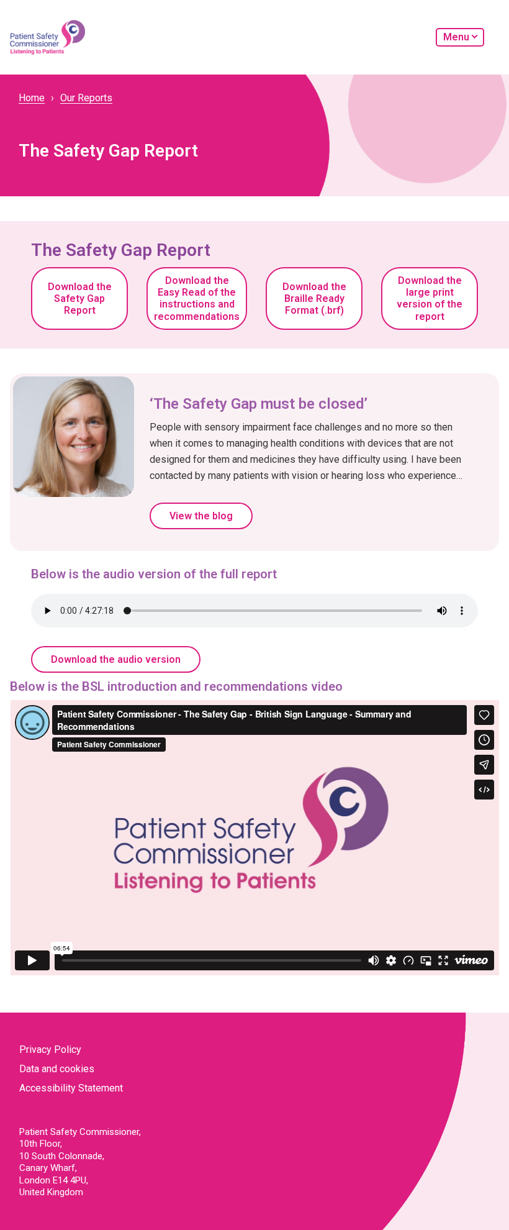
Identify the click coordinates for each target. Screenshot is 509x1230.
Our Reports (86, 98)
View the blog (201, 516)
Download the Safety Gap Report (80, 298)
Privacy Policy (50, 1049)
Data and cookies (56, 1069)
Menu (456, 37)
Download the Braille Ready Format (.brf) (314, 298)
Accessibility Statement (71, 1088)
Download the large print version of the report (429, 298)
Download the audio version (116, 659)
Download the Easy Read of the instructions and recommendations (197, 298)
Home (32, 98)
